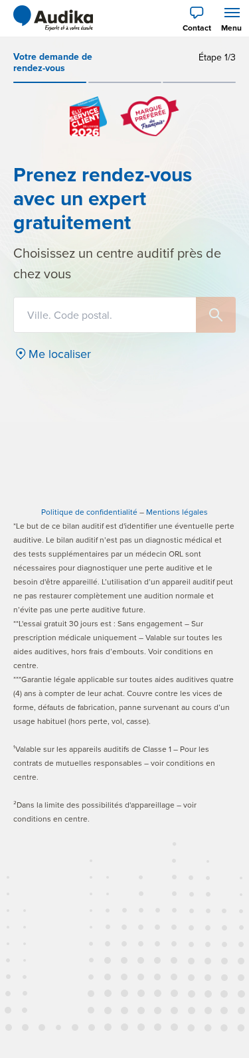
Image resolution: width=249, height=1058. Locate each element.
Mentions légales (177, 511)
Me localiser (60, 354)
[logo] (53, 18)
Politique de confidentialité (89, 511)
